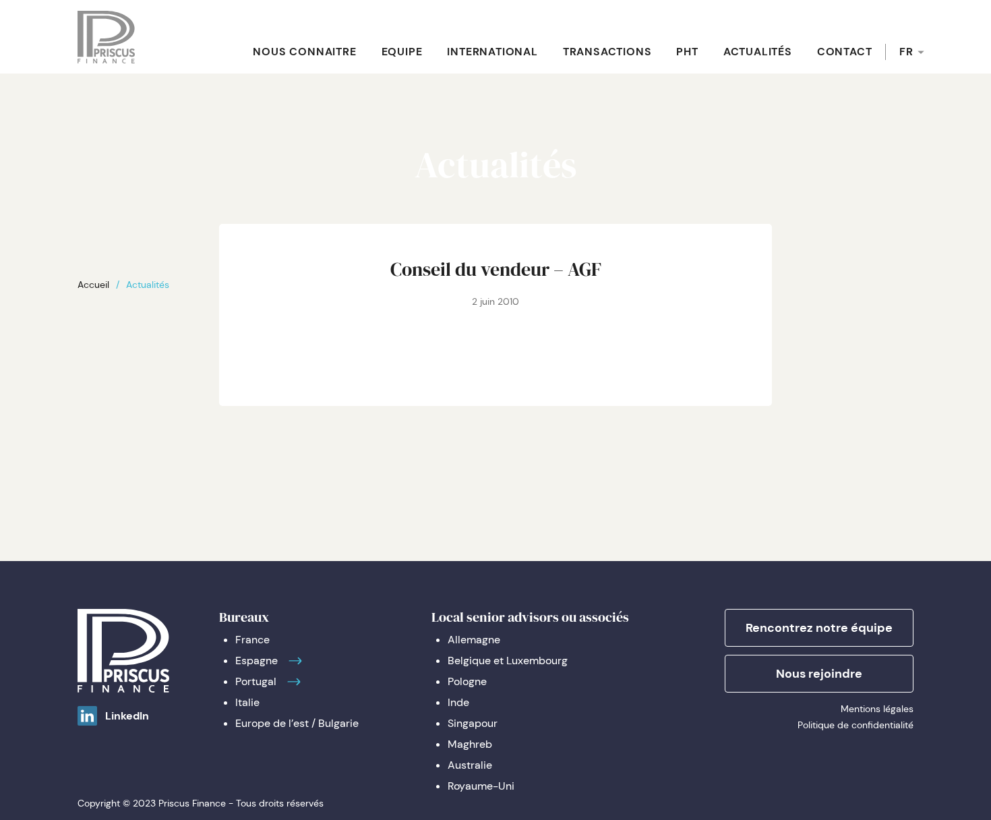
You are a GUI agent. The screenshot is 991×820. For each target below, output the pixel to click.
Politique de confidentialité (855, 725)
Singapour (473, 723)
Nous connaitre (304, 52)
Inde (458, 702)
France (252, 640)
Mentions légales (877, 709)
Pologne (467, 681)
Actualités (757, 52)
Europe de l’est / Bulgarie (297, 723)
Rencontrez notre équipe (819, 628)
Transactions (607, 52)
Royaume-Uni (481, 786)
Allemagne (474, 640)
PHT (687, 52)
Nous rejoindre (819, 674)
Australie (470, 765)
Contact (844, 52)
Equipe (402, 52)
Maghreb (470, 744)
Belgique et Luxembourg (508, 660)
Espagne (256, 660)
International (492, 52)
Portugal (255, 681)
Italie (247, 702)
